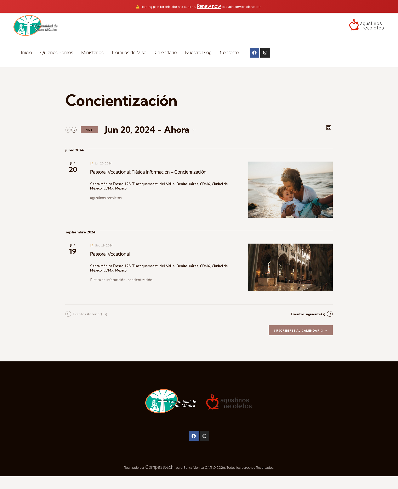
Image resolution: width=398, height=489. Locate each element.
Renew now (209, 6)
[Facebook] (254, 53)
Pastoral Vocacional (110, 254)
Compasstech (159, 467)
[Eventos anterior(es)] (68, 129)
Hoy (89, 129)
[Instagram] (265, 53)
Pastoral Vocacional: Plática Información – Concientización (148, 172)
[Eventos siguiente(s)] (74, 129)
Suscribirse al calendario (299, 330)
